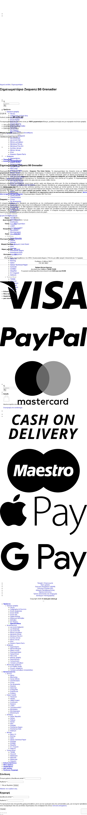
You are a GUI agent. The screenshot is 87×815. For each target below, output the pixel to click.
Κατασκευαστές (9, 672)
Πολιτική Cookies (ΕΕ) (45, 588)
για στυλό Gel (15, 140)
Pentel (12, 722)
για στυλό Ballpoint (16, 627)
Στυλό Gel (13, 614)
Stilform (13, 748)
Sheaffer (13, 271)
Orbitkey (10, 236)
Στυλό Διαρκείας (16, 611)
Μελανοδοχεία (15, 648)
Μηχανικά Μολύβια (17, 618)
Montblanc (14, 230)
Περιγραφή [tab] (7, 159)
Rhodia (9, 257)
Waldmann (14, 756)
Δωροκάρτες (15, 158)
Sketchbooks (14, 659)
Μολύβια (13, 620)
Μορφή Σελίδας (6, 133)
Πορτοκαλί (18, 239)
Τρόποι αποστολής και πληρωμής (45, 594)
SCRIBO (13, 269)
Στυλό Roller (15, 120)
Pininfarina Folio (16, 253)
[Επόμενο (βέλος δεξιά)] (2, 814)
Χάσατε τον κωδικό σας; (8, 789)
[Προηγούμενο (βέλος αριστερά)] (0, 814)
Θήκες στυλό (15, 162)
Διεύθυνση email (6, 797)
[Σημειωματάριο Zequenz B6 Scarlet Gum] (7, 110)
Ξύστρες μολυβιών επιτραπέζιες (21, 670)
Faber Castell (12, 214)
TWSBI (12, 752)
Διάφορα (10, 645)
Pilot (12, 246)
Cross (12, 199)
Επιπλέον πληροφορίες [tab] (12, 161)
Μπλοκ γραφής (15, 657)
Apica (12, 675)
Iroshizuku (14, 222)
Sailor (12, 263)
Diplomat (13, 206)
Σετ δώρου (14, 130)
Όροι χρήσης (45, 585)
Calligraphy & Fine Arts (19, 116)
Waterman (13, 759)
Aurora (9, 673)
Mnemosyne (14, 713)
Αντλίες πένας (15, 148)
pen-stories (7, 768)
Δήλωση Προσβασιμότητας (45, 590)
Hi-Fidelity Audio (16, 666)
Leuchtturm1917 (15, 707)
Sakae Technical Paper (19, 265)
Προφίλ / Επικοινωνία (45, 583)
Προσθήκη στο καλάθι (6, 136)
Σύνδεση (16, 785)
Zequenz (13, 761)
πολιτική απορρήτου (59, 805)
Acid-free (17, 234)
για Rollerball (15, 138)
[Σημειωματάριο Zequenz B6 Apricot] (7, 101)
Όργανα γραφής (13, 112)
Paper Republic (15, 716)
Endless (13, 212)
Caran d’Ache (15, 195)
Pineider (13, 248)
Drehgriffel (14, 208)
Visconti (13, 754)
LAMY (12, 226)
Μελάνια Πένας (16, 144)
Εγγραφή (3, 809)
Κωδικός (3, 782)
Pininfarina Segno (17, 250)
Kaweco (13, 224)
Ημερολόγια (14, 654)
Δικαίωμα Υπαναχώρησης (45, 595)
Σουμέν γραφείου (16, 668)
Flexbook (13, 216)
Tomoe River (11, 750)
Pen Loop (14, 169)
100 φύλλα (18, 254)
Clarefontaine (15, 197)
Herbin (12, 218)
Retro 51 (13, 259)
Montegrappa (15, 232)
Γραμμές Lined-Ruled (21, 244)
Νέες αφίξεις (8, 765)
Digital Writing (15, 616)
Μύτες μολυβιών (16, 142)
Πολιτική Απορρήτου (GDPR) (45, 586)
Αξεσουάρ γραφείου (14, 665)
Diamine (13, 203)
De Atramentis (15, 201)
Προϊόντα (6, 604)
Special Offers (15, 623)
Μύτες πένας (15, 150)
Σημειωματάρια (17, 84)
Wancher (13, 757)
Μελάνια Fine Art (16, 146)
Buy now (15, 136)
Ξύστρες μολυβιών (16, 663)
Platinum (13, 255)
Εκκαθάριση (28, 133)
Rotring (13, 261)
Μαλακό (17, 229)
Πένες (12, 114)
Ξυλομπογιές (14, 661)
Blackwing (13, 677)
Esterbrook (14, 210)
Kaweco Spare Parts (18, 154)
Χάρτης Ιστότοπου (45, 592)
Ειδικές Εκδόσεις (10, 763)
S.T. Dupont (14, 273)
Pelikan (13, 242)
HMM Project (14, 700)
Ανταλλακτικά (12, 625)
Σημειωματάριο (19, 224)
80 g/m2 (17, 249)
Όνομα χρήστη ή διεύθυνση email (12, 778)
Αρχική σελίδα (5, 84)
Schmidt (13, 267)
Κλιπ (12, 152)
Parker (12, 240)
